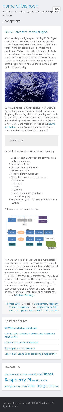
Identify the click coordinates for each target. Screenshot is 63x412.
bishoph (45, 402)
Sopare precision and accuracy (20, 348)
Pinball (47, 374)
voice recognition (20, 307)
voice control (35, 310)
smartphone (11, 386)
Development (40, 303)
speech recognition (18, 310)
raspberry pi (43, 307)
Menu (56, 8)
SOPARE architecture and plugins (26, 32)
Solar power (22, 386)
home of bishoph (20, 5)
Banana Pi (17, 374)
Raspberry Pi (18, 380)
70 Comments (51, 310)
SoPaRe (54, 307)
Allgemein (9, 374)
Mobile (37, 374)
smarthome (39, 380)
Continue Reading (25, 295)
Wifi (56, 386)
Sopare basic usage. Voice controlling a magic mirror (30, 353)
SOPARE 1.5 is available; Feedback (21, 342)
